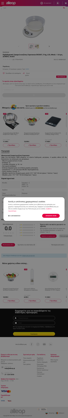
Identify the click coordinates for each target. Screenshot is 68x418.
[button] (14, 216)
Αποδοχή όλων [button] (51, 216)
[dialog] (34, 209)
